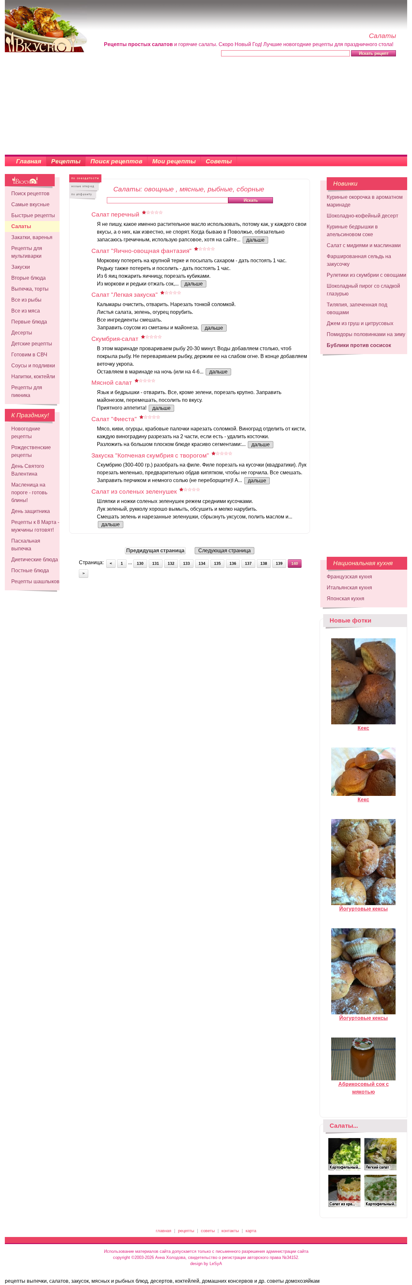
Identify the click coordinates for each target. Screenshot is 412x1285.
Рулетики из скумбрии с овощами (366, 275)
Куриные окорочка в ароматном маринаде (365, 201)
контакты (230, 1230)
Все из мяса (25, 311)
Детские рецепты (31, 343)
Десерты (21, 332)
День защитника (30, 511)
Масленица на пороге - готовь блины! (29, 492)
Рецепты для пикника (26, 391)
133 (186, 563)
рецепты (186, 1230)
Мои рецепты (174, 161)
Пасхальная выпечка (25, 544)
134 (202, 563)
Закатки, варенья (31, 237)
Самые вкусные (30, 204)
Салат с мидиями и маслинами (364, 245)
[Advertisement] (206, 106)
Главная (28, 161)
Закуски (20, 267)
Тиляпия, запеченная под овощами (357, 308)
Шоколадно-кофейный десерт (362, 215)
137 (248, 563)
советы (208, 1230)
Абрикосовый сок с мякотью (363, 1088)
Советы (219, 161)
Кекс (363, 728)
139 (279, 563)
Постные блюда (30, 570)
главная (163, 1230)
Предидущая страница (155, 550)
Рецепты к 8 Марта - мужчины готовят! (35, 526)
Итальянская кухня (349, 587)
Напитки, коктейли (33, 376)
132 (171, 563)
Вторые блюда (28, 278)
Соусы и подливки (33, 365)
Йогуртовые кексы (363, 909)
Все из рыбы (26, 300)
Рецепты (65, 161)
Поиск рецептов (116, 161)
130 (140, 563)
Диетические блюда (34, 559)
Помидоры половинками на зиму (366, 334)
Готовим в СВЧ (29, 354)
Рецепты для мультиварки (26, 252)
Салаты (21, 226)
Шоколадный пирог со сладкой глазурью (363, 289)
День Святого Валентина (27, 470)
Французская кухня (349, 576)
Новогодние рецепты (25, 432)
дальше (255, 240)
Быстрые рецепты (33, 215)
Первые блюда (29, 321)
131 (155, 563)
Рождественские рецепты (31, 451)
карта (251, 1230)
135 (217, 563)
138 (263, 563)
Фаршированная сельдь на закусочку (359, 260)
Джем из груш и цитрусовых (360, 323)
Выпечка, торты (30, 289)
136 (232, 563)
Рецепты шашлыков (35, 581)
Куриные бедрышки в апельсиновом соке (352, 230)
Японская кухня (345, 598)
